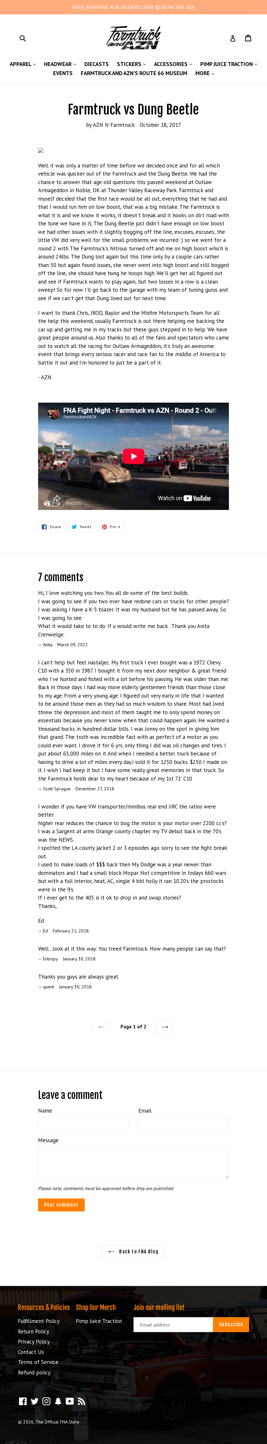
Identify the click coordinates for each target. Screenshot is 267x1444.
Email (144, 1110)
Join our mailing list (159, 1308)
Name (45, 1110)
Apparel (24, 64)
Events (63, 73)
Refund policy (34, 1372)
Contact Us (31, 1352)
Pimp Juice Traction (230, 64)
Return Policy (33, 1331)
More (206, 73)
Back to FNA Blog (138, 1252)
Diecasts (96, 64)
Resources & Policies (44, 1308)
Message (48, 1140)
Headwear (61, 64)
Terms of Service (38, 1362)
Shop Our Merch (96, 1308)
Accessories (174, 64)
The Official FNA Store (57, 1422)
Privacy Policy (34, 1341)
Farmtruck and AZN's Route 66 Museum (134, 73)
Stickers (133, 64)
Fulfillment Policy (39, 1321)
